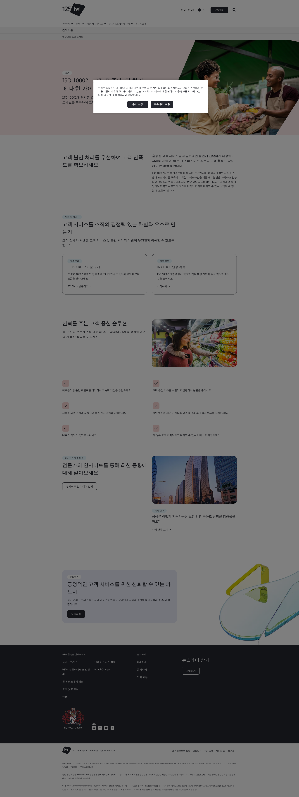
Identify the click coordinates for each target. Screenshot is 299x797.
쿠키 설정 (137, 104)
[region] (150, 96)
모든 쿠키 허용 (162, 104)
